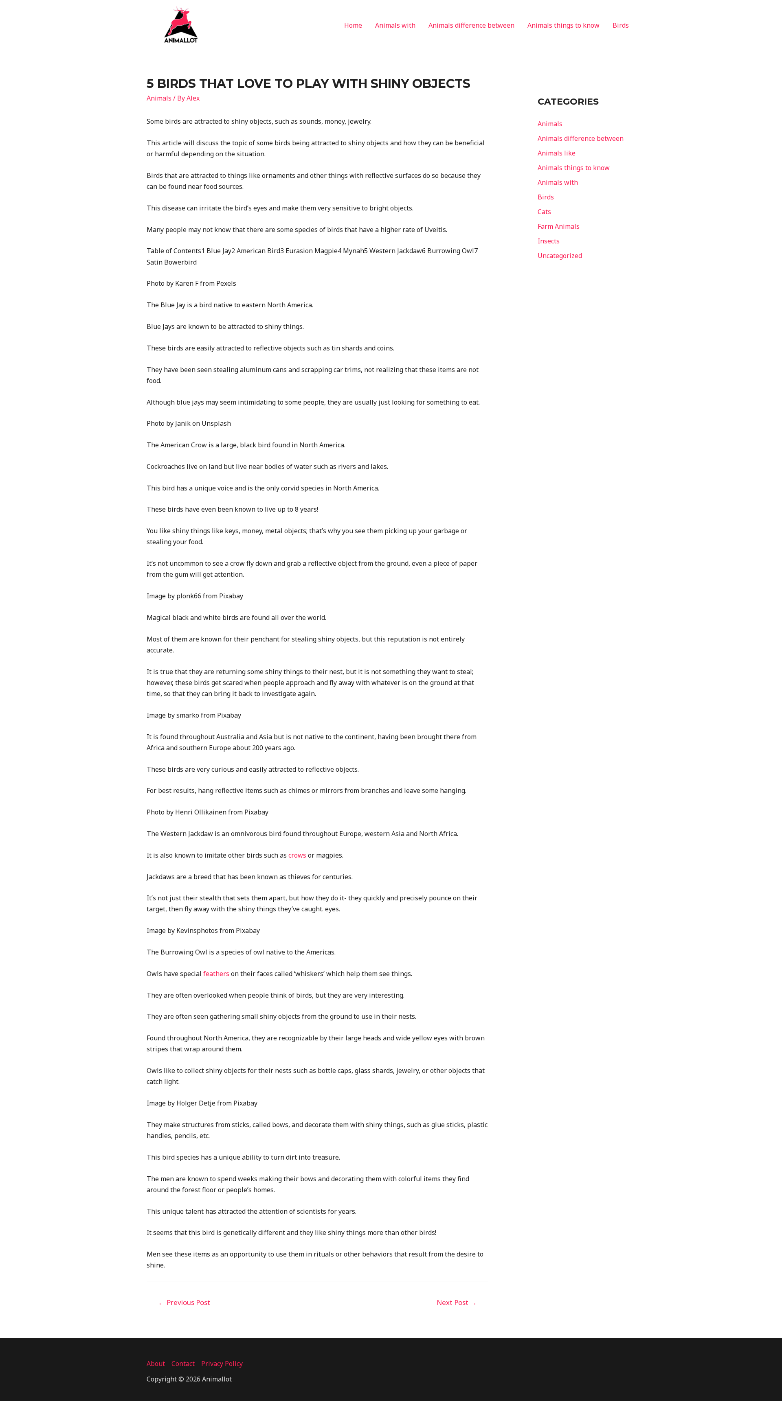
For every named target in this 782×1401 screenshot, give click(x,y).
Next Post (457, 1302)
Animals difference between (471, 25)
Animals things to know (563, 25)
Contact (183, 1363)
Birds (621, 25)
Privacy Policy (222, 1363)
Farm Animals (559, 226)
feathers (216, 973)
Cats (544, 211)
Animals (159, 98)
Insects (549, 240)
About (156, 1363)
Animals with (395, 25)
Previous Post (184, 1302)
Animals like (557, 153)
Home (353, 25)
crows (297, 855)
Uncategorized (560, 255)
